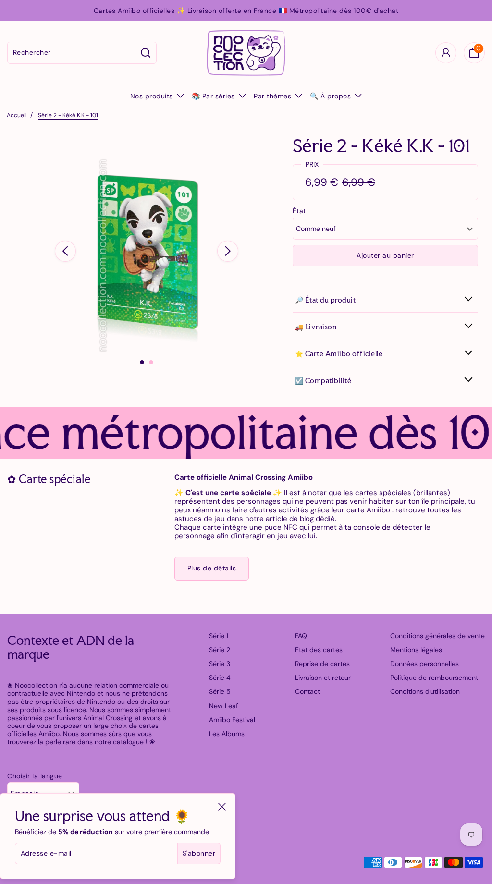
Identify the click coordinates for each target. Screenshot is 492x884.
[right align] (227, 251)
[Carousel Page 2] (151, 362)
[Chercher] (145, 52)
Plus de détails (211, 568)
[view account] (445, 52)
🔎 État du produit (325, 299)
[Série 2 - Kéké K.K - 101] (146, 255)
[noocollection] (246, 52)
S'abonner (199, 853)
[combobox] (71, 52)
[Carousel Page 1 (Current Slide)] (142, 362)
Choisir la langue (34, 776)
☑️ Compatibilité (323, 380)
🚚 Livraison (316, 326)
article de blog (290, 518)
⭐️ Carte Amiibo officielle (339, 353)
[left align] (65, 251)
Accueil (17, 115)
